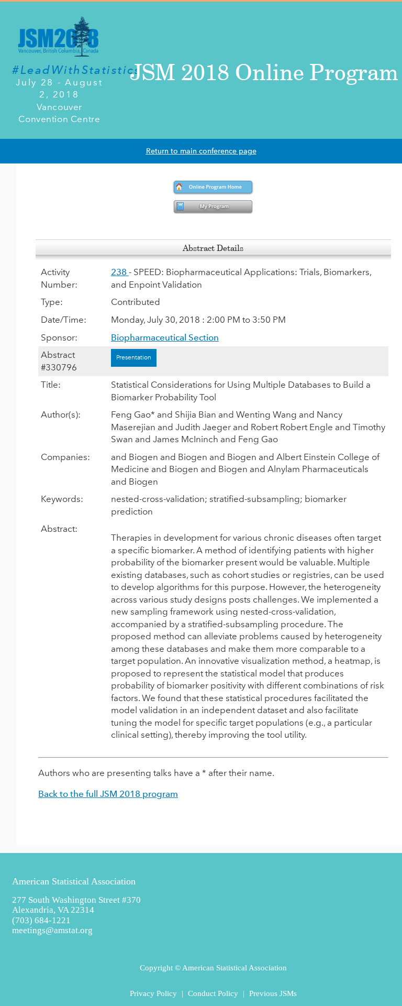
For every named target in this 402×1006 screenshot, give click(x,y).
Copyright (156, 967)
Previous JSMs (273, 993)
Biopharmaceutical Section (165, 337)
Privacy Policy (153, 993)
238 (120, 272)
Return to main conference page (201, 151)
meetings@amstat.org (52, 930)
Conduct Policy (213, 993)
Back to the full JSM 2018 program (108, 794)
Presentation (133, 357)
